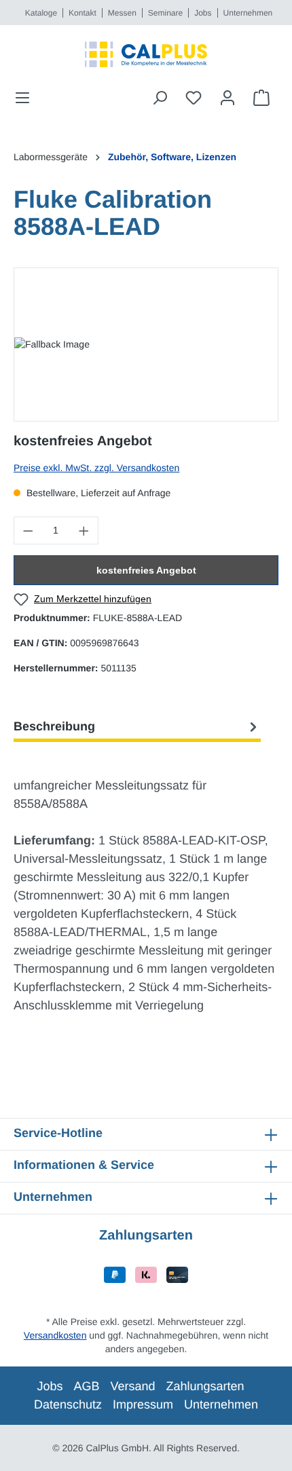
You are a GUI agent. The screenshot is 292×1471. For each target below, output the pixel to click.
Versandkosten (55, 1335)
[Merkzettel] (194, 97)
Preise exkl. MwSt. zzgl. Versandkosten (96, 467)
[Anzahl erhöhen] (84, 530)
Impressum (143, 1404)
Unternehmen (248, 13)
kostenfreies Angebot (146, 570)
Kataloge (41, 13)
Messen (122, 13)
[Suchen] (160, 97)
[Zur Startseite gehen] (146, 54)
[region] (146, 344)
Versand (132, 1386)
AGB (86, 1386)
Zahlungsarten (205, 1386)
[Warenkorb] (261, 97)
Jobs (202, 13)
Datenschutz (68, 1404)
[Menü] (26, 97)
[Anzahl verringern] (28, 530)
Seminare (165, 13)
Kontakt (82, 13)
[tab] (137, 726)
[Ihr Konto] (227, 97)
